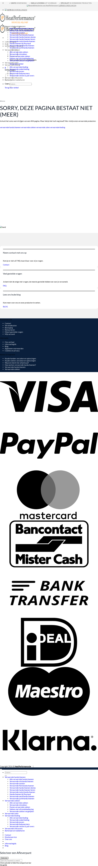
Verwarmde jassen (17, 71)
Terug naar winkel (12, 88)
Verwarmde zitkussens (14, 78)
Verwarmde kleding (12, 65)
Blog (6, 44)
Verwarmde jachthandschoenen (22, 48)
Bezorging (9, 328)
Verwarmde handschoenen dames (23, 37)
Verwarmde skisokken (18, 54)
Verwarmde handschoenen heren (22, 39)
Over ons (8, 839)
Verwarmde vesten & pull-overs (22, 76)
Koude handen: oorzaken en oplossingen (20, 358)
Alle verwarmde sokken (19, 52)
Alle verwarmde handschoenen (22, 28)
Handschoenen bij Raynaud (20, 43)
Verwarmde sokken (12, 369)
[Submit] (6, 775)
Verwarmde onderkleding (19, 69)
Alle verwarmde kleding (19, 67)
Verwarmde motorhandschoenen (22, 41)
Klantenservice (11, 837)
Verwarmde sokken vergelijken (22, 61)
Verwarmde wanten (17, 33)
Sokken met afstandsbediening (22, 58)
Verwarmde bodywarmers (20, 73)
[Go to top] (1, 769)
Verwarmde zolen (11, 63)
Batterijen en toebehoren (15, 80)
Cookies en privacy (12, 351)
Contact (8, 323)
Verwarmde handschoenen (15, 26)
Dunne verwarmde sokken (20, 56)
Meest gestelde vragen (14, 332)
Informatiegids (10, 344)
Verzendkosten (11, 325)
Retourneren (10, 330)
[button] (5, 68)
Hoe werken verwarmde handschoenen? (20, 365)
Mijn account (10, 334)
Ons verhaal (9, 342)
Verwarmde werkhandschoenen (22, 46)
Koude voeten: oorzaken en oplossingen (20, 361)
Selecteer (4, 858)
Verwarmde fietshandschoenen (22, 35)
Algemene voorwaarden (14, 348)
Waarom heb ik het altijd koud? (17, 363)
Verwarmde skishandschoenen (21, 31)
